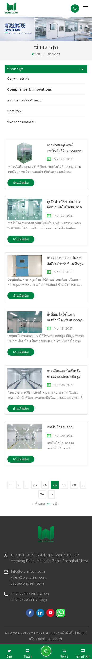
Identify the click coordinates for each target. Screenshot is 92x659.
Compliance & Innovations (29, 89)
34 (42, 494)
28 (74, 485)
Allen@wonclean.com (29, 577)
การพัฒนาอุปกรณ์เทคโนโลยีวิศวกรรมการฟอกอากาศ (64, 148)
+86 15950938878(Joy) (29, 600)
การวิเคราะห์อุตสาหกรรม (25, 100)
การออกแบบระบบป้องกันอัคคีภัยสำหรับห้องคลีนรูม (65, 261)
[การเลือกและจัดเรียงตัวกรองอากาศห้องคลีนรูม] (24, 378)
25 (45, 485)
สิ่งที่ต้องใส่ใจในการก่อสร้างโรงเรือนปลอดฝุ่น (65, 317)
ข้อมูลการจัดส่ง (18, 78)
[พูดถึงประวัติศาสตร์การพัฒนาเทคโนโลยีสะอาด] (24, 209)
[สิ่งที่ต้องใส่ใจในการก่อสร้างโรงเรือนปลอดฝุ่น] (24, 322)
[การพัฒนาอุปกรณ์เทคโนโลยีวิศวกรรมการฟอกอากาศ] (24, 153)
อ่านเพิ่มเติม (21, 183)
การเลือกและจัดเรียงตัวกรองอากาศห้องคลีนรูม (63, 374)
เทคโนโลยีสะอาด (59, 427)
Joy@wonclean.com (27, 583)
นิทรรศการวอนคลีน (21, 122)
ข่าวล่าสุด (54, 54)
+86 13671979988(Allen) (30, 594)
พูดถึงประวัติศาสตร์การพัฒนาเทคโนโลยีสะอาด (64, 204)
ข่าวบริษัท (14, 111)
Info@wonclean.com (28, 571)
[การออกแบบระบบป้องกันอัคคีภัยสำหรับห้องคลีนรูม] (24, 265)
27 (64, 485)
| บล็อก (79, 633)
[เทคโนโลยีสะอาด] (24, 436)
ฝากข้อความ (46, 651)
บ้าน (37, 54)
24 (35, 485)
